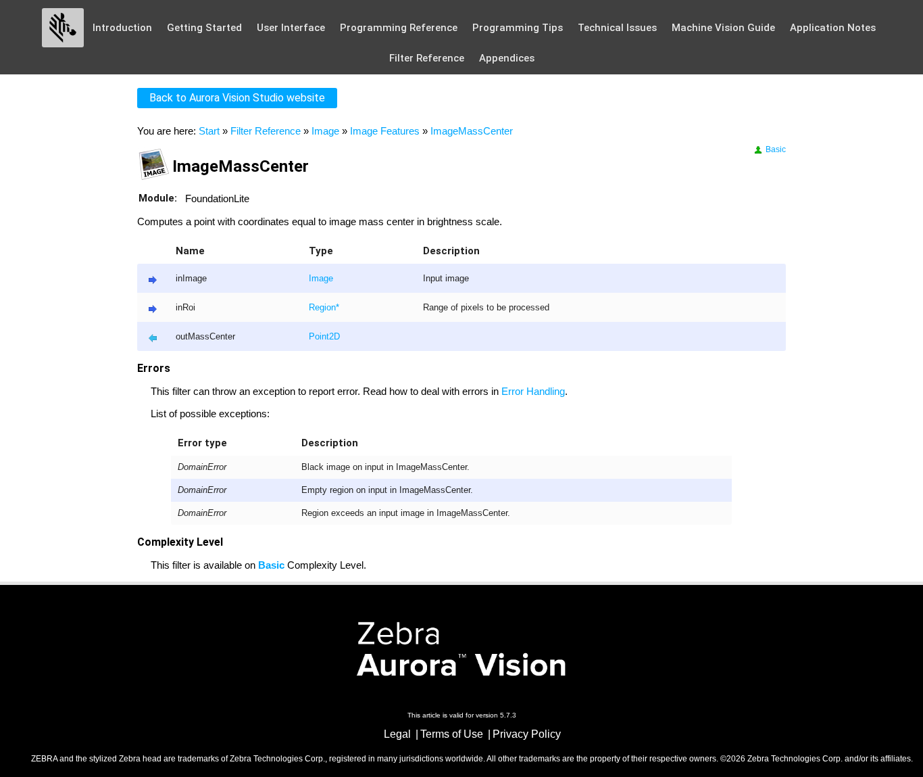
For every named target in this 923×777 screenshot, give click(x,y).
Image (325, 131)
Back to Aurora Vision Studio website (237, 97)
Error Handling (533, 391)
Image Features (385, 131)
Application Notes (833, 28)
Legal (397, 734)
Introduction (122, 28)
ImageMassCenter (471, 131)
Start (209, 131)
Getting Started (204, 28)
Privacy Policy (527, 734)
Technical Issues (617, 28)
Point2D (324, 337)
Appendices (506, 58)
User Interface (291, 28)
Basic (775, 149)
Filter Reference (426, 58)
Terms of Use (451, 734)
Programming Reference (398, 28)
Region (322, 307)
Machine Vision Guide (723, 28)
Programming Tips (517, 28)
